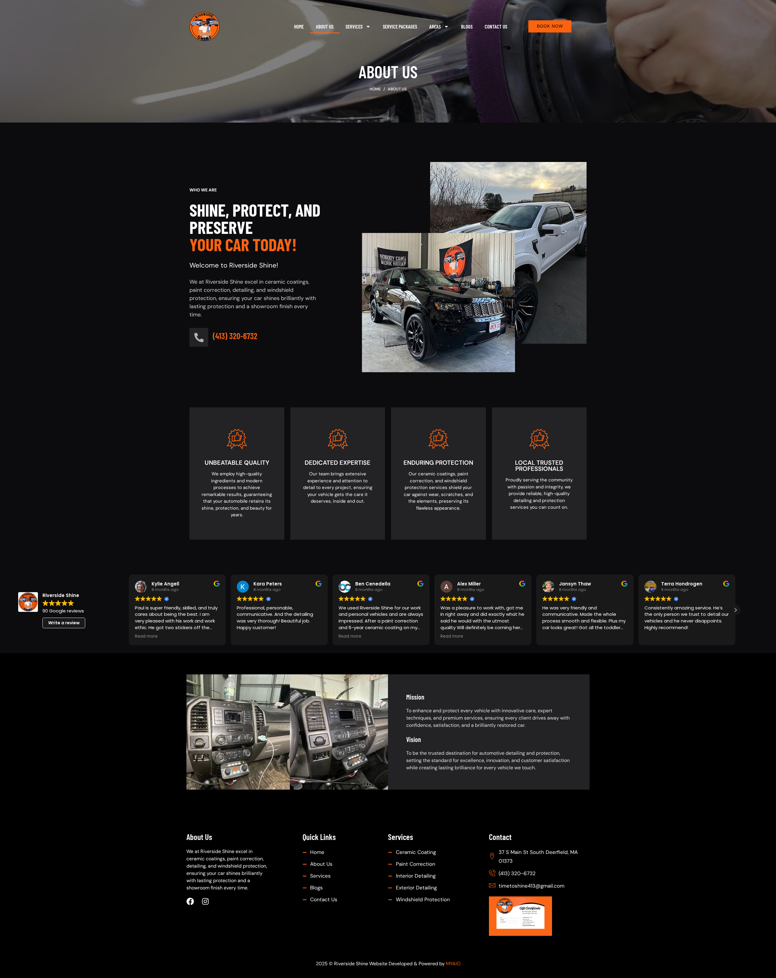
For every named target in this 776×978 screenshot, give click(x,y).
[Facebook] (190, 901)
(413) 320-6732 (235, 336)
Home (299, 26)
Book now (550, 26)
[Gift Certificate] (537, 916)
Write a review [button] (64, 623)
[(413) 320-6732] (198, 337)
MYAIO (453, 963)
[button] (735, 610)
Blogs (467, 26)
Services (354, 26)
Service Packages (400, 26)
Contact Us (496, 26)
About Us (324, 26)
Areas (435, 26)
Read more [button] (146, 636)
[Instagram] (205, 901)
